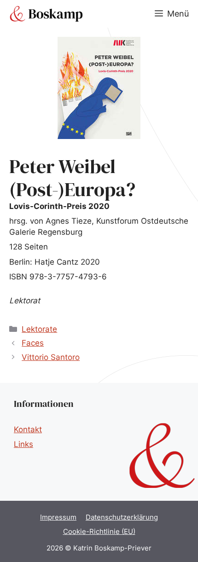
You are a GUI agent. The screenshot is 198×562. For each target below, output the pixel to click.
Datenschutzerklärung (122, 517)
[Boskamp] (46, 14)
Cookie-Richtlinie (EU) (99, 531)
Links (23, 444)
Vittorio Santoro (51, 357)
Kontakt (28, 429)
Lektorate (39, 329)
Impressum (58, 517)
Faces (33, 343)
